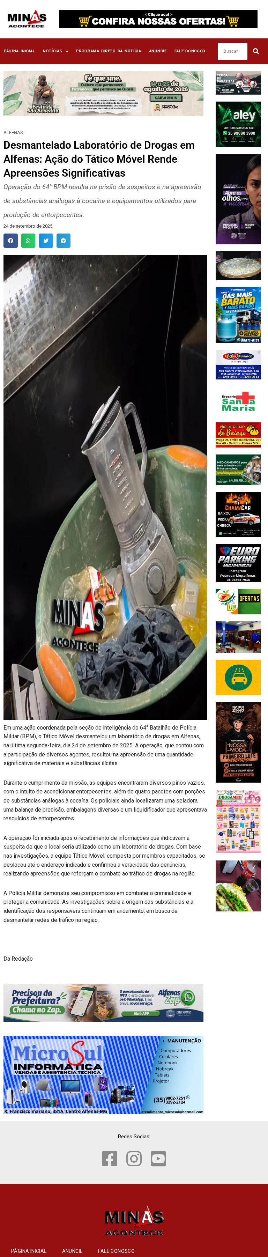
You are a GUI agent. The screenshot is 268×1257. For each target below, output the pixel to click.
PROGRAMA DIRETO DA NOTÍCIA (108, 51)
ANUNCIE (158, 51)
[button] (10, 241)
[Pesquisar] (256, 51)
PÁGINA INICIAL (19, 51)
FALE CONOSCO (190, 51)
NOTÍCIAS (52, 51)
